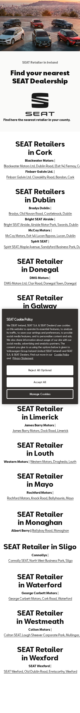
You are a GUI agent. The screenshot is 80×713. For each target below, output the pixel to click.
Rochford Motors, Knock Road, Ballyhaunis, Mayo (40, 498)
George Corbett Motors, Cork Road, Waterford (40, 598)
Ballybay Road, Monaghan (50, 530)
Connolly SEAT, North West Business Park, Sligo (40, 560)
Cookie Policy (61, 354)
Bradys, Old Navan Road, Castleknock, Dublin (40, 213)
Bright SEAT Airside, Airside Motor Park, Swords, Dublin (41, 225)
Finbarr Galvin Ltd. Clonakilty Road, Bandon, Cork (40, 177)
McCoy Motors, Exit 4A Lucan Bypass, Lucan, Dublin (40, 236)
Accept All (40, 382)
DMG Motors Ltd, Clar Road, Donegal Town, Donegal (40, 283)
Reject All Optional (40, 370)
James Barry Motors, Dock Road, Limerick (40, 431)
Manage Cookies (40, 394)
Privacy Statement (23, 358)
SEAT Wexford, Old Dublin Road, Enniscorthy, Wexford (40, 671)
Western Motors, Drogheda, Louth (53, 461)
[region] (40, 356)
